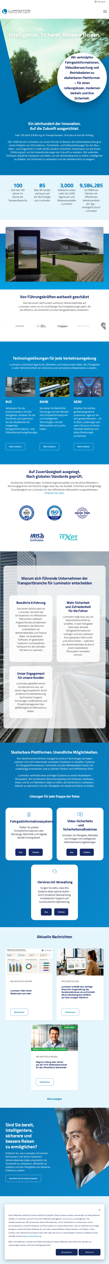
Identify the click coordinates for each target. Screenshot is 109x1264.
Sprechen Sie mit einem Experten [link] (23, 1178)
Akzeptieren (66, 1252)
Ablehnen (89, 1252)
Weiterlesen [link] (29, 984)
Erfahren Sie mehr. (54, 493)
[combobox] (100, 1)
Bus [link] (20, 852)
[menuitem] (16, 1204)
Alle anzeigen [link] (54, 1099)
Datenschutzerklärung (31, 1236)
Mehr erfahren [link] (15, 446)
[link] (16, 11)
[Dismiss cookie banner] (99, 1210)
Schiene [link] (35, 852)
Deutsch (101, 1)
